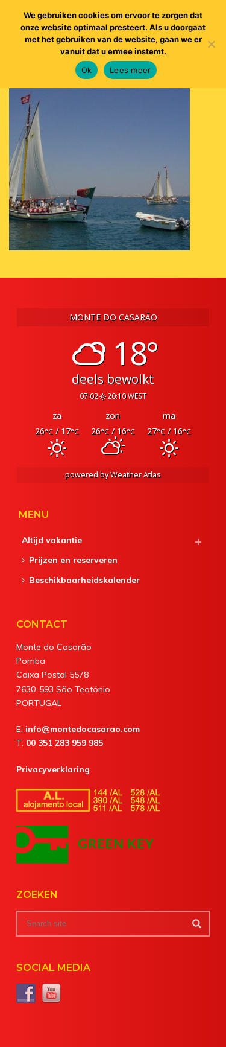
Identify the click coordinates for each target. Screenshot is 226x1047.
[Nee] (211, 44)
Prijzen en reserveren (73, 560)
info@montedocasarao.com (82, 729)
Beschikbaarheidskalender (84, 579)
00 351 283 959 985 (64, 742)
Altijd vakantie (52, 540)
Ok (86, 70)
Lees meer (130, 70)
